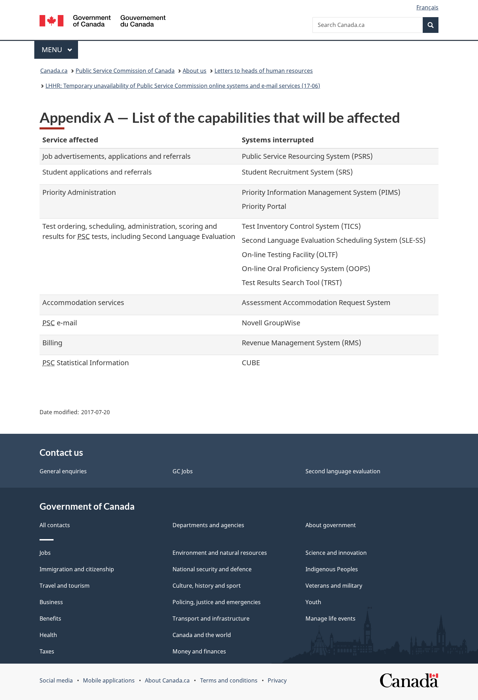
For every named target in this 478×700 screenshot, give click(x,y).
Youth (313, 602)
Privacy (277, 680)
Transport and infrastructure (211, 618)
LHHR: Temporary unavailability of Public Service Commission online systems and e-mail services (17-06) (182, 86)
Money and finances (199, 651)
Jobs (45, 553)
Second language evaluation (342, 471)
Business (51, 602)
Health (48, 635)
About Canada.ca (167, 680)
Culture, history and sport (207, 585)
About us (194, 71)
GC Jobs (183, 471)
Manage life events (330, 618)
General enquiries (63, 471)
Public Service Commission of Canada (125, 71)
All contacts (55, 525)
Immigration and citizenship (77, 569)
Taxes (47, 651)
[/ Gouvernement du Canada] (103, 22)
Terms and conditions (229, 680)
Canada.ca (54, 71)
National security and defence (212, 569)
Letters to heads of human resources (264, 71)
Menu (53, 49)
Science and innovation (336, 553)
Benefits (50, 618)
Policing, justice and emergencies (217, 602)
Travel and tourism (65, 585)
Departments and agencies (208, 525)
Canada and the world (202, 635)
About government (330, 525)
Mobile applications (109, 680)
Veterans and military (333, 585)
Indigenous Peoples (331, 569)
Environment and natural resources (220, 553)
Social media (56, 680)
